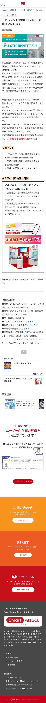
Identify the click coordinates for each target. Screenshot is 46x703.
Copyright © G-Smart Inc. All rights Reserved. (23, 700)
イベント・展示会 (10, 15)
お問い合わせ (23, 520)
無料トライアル (23, 589)
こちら (28, 321)
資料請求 (22, 555)
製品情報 (11, 664)
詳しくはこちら (23, 481)
